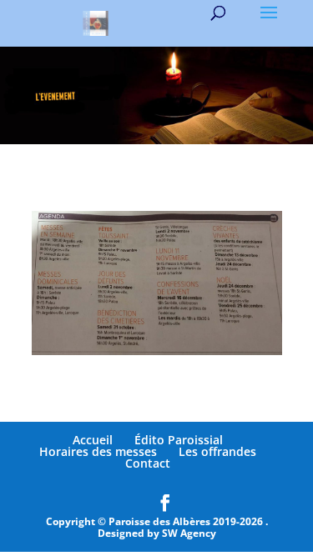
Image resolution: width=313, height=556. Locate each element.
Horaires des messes (98, 451)
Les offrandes (217, 451)
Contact (147, 463)
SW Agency (189, 533)
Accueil (93, 440)
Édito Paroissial (178, 440)
